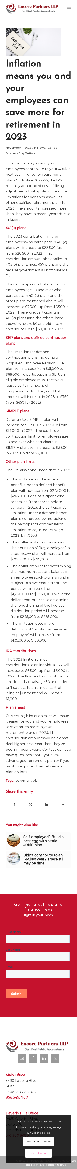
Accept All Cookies (38, 1141)
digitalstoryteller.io (54, 1164)
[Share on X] (30, 804)
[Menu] (69, 8)
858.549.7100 (17, 1097)
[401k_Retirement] (33, 42)
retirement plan (27, 781)
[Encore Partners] (32, 8)
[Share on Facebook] (14, 804)
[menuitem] (69, 8)
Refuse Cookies (38, 1153)
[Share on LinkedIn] (47, 804)
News (41, 147)
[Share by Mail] (63, 804)
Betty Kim (32, 153)
